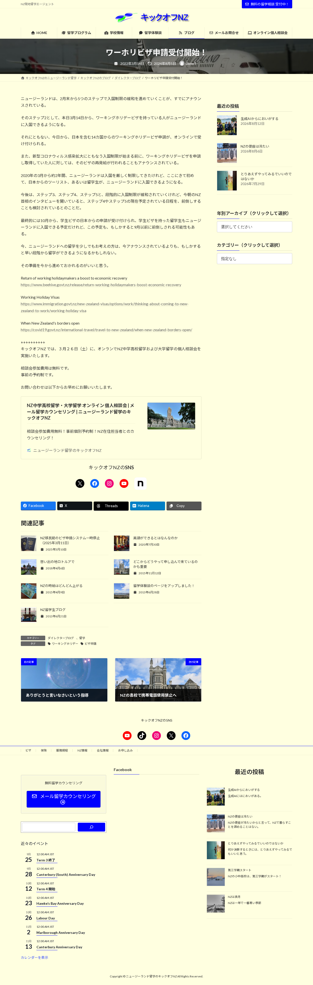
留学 (82, 638)
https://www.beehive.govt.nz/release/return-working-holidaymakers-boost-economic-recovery (101, 284)
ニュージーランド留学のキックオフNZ (67, 450)
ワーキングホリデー (65, 643)
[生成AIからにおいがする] (216, 797)
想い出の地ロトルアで (57, 562)
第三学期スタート (239, 870)
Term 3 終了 (45, 860)
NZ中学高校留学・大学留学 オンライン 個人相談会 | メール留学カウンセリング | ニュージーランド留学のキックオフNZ (80, 411)
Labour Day (45, 918)
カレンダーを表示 (34, 957)
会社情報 (103, 750)
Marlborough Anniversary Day (60, 932)
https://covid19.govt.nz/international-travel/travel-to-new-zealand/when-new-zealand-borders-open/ (106, 329)
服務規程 (62, 750)
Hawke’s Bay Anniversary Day (60, 904)
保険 (44, 750)
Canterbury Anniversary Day (59, 947)
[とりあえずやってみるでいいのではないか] (216, 850)
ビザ (28, 750)
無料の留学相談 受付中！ (270, 4)
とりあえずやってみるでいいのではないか (255, 843)
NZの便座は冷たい (255, 146)
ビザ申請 (90, 643)
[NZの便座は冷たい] (216, 823)
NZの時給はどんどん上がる (61, 586)
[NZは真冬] (216, 904)
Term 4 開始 (45, 889)
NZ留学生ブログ (53, 610)
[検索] (91, 827)
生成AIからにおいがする (260, 119)
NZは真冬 (234, 897)
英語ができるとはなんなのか (155, 538)
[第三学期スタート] (216, 877)
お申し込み (125, 750)
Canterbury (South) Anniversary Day (65, 874)
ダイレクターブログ (61, 638)
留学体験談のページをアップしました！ (164, 586)
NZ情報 (82, 750)
